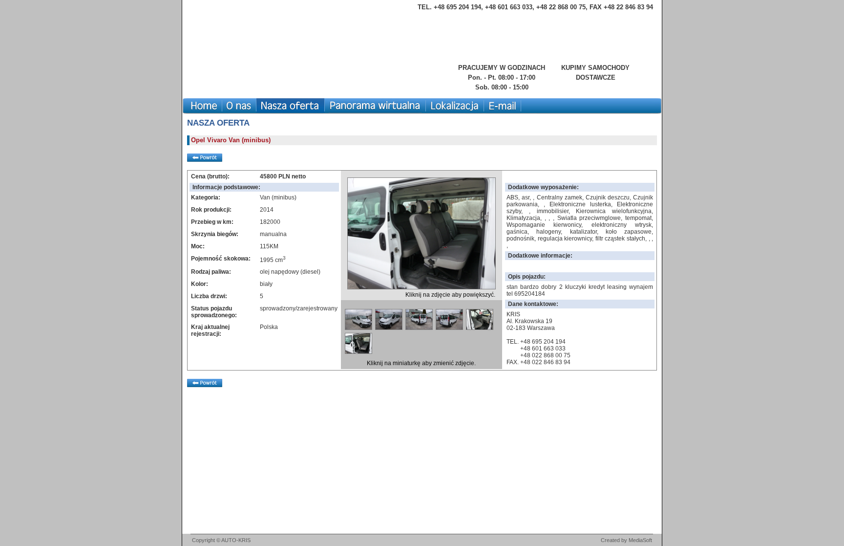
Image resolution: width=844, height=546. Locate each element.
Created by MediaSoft (626, 540)
